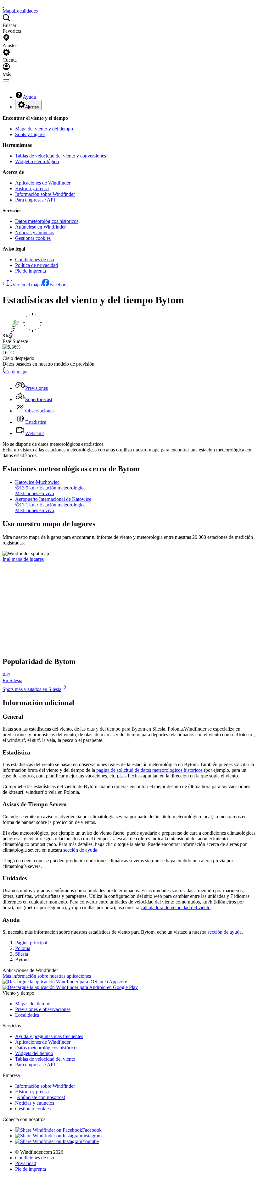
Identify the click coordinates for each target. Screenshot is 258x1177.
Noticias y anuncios (34, 232)
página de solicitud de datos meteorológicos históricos (149, 770)
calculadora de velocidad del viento (175, 907)
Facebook (59, 284)
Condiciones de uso (34, 259)
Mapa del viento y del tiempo (44, 128)
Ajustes (32, 107)
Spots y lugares (30, 134)
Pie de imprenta (30, 271)
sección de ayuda (80, 850)
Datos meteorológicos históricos (46, 221)
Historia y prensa (32, 188)
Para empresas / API (35, 199)
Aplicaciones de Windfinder (42, 182)
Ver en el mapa (27, 284)
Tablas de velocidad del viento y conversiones (60, 155)
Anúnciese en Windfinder (40, 226)
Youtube (90, 1141)
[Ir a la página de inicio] (3, 5)
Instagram (92, 1135)
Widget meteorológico (37, 161)
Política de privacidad (36, 265)
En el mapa (16, 371)
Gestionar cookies (33, 238)
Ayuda (29, 97)
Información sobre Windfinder (45, 194)
